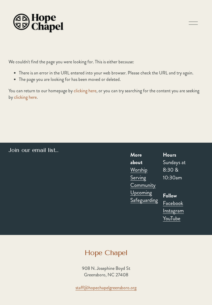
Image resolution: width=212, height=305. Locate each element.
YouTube (171, 218)
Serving (138, 177)
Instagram (173, 211)
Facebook (173, 203)
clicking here (85, 90)
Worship (138, 170)
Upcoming (141, 192)
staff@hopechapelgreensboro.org (106, 288)
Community (143, 185)
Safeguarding (144, 200)
